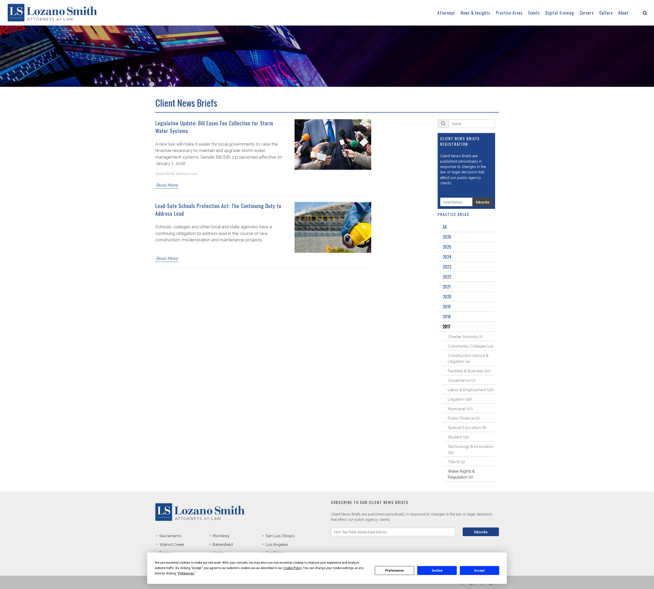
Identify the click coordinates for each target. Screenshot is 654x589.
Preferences (394, 570)
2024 (447, 257)
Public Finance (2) (464, 418)
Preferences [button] (186, 573)
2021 (447, 287)
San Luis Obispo (280, 536)
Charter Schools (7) (465, 336)
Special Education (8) (467, 427)
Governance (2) (462, 380)
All (445, 227)
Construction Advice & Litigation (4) (468, 358)
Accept (479, 570)
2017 (446, 326)
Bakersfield (223, 544)
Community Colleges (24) (471, 346)
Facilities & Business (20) (469, 371)
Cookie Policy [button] (292, 568)
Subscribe (482, 202)
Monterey (221, 536)
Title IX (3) (456, 462)
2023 (447, 267)
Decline (437, 570)
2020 (447, 297)
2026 (447, 237)
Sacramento (170, 536)
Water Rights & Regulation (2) (461, 474)
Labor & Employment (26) (471, 390)
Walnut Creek (171, 544)
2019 (447, 307)
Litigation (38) (460, 399)
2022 (447, 277)
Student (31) (458, 437)
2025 (447, 247)
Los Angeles (277, 544)
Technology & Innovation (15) (470, 449)
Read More (167, 185)
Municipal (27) (460, 408)
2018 (447, 317)
